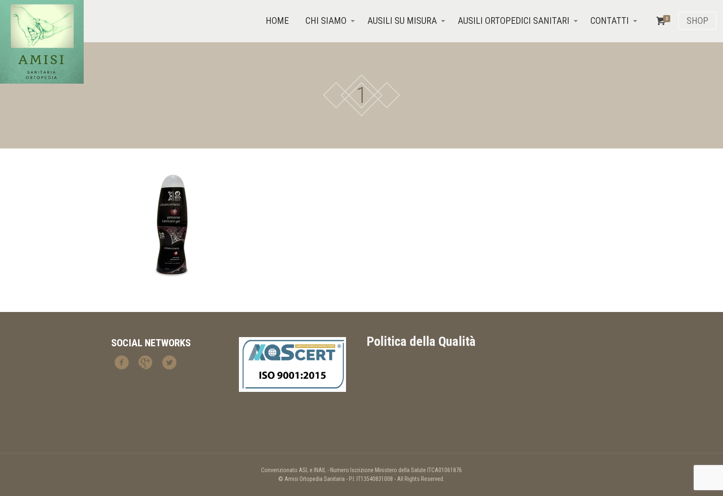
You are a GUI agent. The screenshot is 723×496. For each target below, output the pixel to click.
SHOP (697, 20)
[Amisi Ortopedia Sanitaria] (42, 42)
